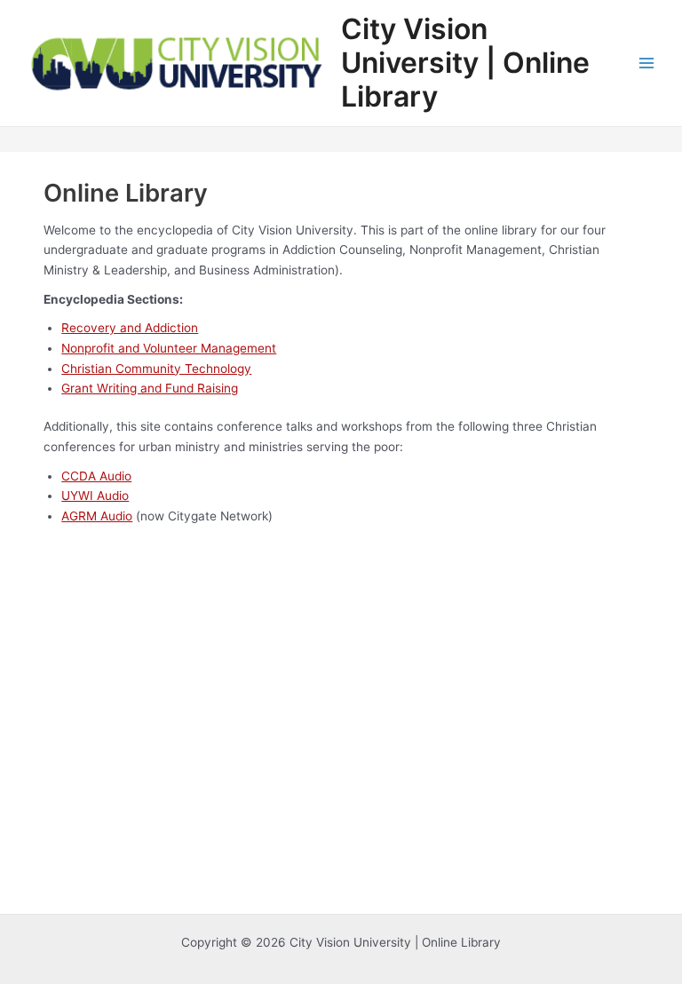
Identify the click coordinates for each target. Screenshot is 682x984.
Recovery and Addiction (129, 328)
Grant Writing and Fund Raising (149, 388)
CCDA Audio (96, 476)
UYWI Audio (95, 495)
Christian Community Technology (156, 368)
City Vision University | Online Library (465, 63)
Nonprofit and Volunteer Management (168, 348)
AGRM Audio (96, 516)
